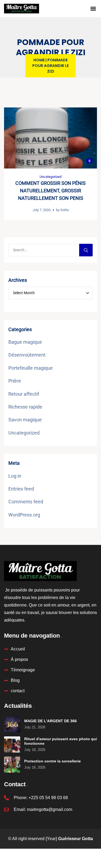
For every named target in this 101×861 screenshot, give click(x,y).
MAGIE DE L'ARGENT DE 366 (50, 721)
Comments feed (25, 501)
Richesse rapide (25, 407)
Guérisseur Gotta (75, 838)
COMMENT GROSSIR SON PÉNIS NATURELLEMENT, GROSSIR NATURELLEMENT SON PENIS (50, 190)
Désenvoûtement (27, 355)
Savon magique (25, 419)
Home (39, 60)
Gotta (64, 210)
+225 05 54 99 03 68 (48, 797)
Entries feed (21, 489)
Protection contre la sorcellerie (52, 761)
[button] (93, 8)
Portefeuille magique (30, 368)
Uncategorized (50, 177)
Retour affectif (23, 394)
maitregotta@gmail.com (49, 809)
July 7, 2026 (42, 210)
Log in (14, 476)
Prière (14, 381)
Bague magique (25, 342)
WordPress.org (24, 515)
